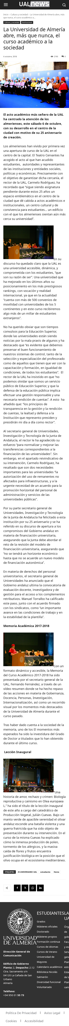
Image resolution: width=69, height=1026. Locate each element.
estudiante (45, 872)
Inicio (5, 14)
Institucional (27, 22)
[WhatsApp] (32, 888)
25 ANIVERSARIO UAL (27, 872)
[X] (25, 888)
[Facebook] (17, 888)
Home (56, 872)
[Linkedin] (40, 888)
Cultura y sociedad (19, 14)
